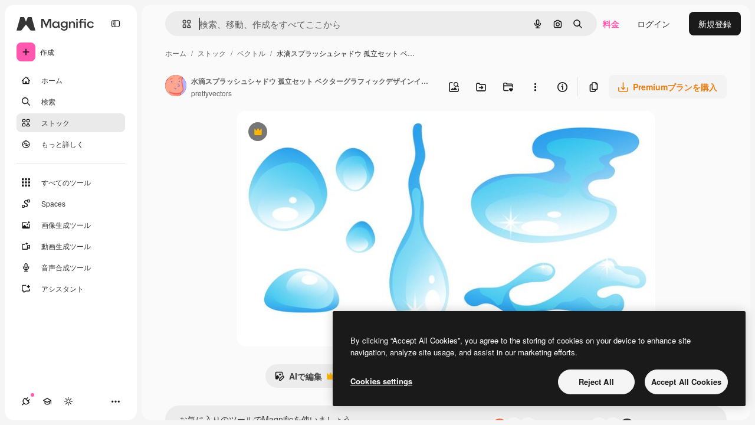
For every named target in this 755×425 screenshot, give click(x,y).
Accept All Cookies (686, 381)
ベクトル (251, 53)
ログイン (653, 24)
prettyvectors (211, 93)
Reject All (596, 381)
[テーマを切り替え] (68, 401)
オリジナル (318, 133)
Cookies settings (381, 381)
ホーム (175, 53)
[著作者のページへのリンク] (175, 87)
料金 (611, 24)
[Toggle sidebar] (115, 23)
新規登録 (714, 24)
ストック (212, 53)
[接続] (26, 401)
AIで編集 (298, 379)
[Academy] (47, 401)
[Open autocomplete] (182, 23)
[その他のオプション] (535, 87)
